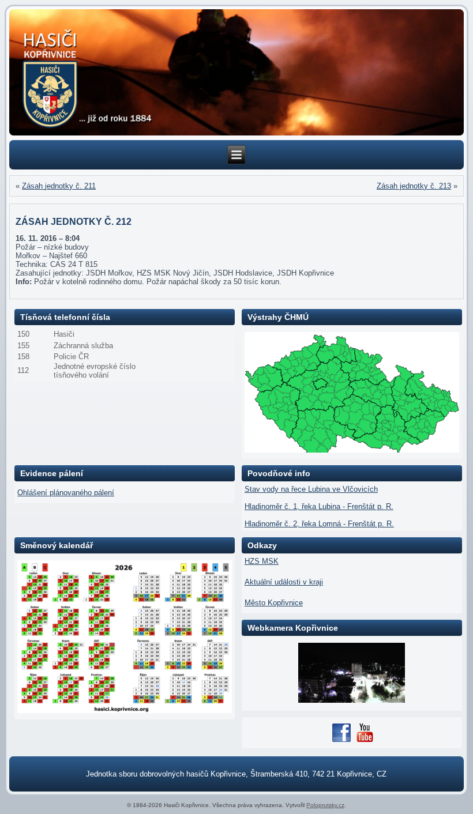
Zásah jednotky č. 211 (59, 186)
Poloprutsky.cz (325, 805)
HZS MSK (262, 561)
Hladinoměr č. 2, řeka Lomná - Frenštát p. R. (319, 523)
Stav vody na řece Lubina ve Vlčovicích (311, 489)
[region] (236, 72)
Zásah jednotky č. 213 (414, 186)
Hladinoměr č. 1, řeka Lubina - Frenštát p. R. (319, 506)
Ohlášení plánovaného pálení (65, 492)
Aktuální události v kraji (284, 582)
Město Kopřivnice (274, 602)
